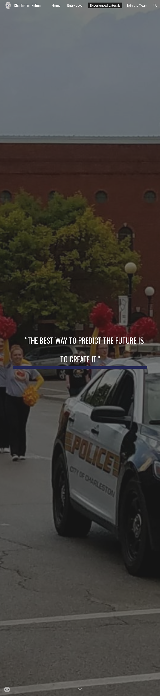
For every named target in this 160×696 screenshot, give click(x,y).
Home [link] (56, 5)
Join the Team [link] (137, 5)
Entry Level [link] (75, 5)
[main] (80, 348)
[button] (155, 5)
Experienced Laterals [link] (105, 5)
